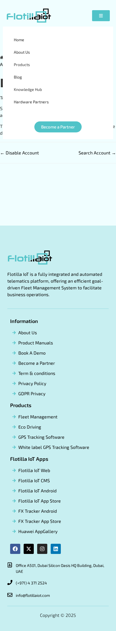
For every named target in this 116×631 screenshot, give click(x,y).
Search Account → (97, 152)
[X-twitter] (29, 549)
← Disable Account (19, 152)
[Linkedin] (56, 549)
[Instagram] (42, 549)
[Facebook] (15, 549)
